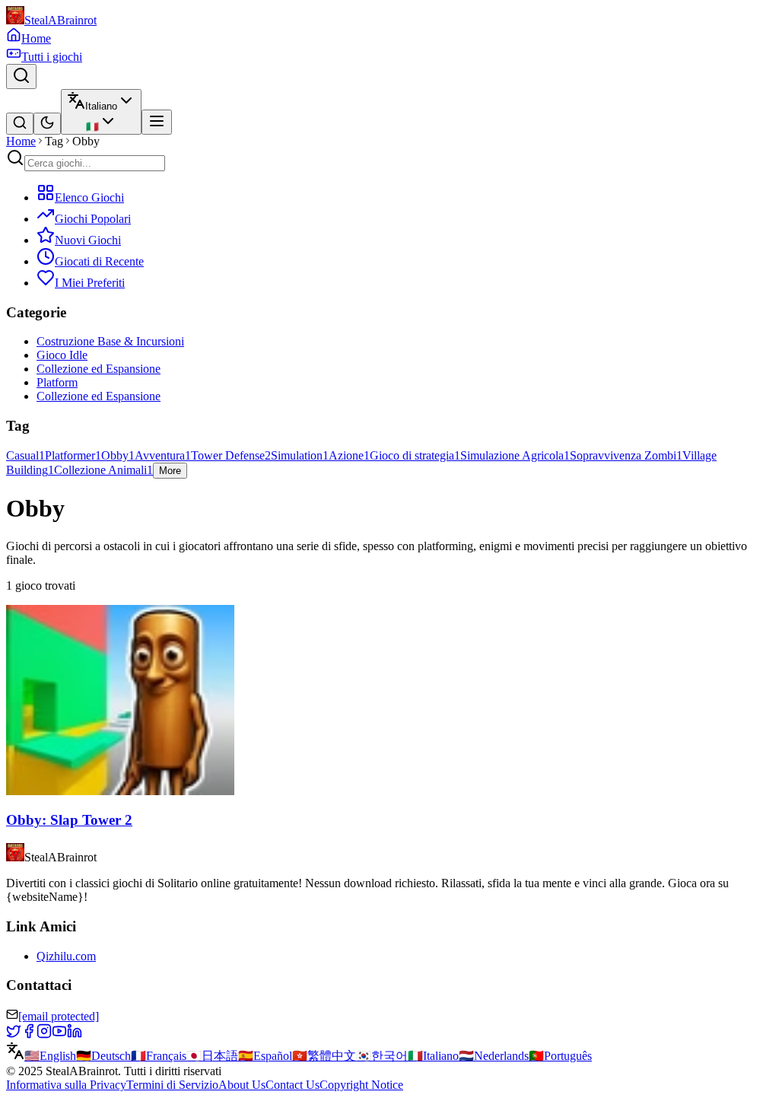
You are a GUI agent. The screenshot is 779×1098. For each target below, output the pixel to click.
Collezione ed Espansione (99, 368)
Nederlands (494, 1055)
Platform (57, 382)
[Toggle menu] (156, 122)
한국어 (382, 1055)
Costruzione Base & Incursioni (110, 341)
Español (265, 1055)
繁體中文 (324, 1055)
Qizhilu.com (66, 956)
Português (560, 1055)
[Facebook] (29, 1034)
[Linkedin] (74, 1034)
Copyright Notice (361, 1084)
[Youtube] (59, 1034)
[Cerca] (21, 76)
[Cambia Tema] (47, 124)
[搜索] (19, 124)
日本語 (212, 1055)
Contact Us (292, 1084)
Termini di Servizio (172, 1084)
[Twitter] (13, 1034)
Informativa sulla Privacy (66, 1084)
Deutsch (103, 1055)
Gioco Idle (62, 354)
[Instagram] (44, 1034)
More (170, 470)
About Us (241, 1084)
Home (21, 141)
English (50, 1055)
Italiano (433, 1055)
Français (158, 1055)
